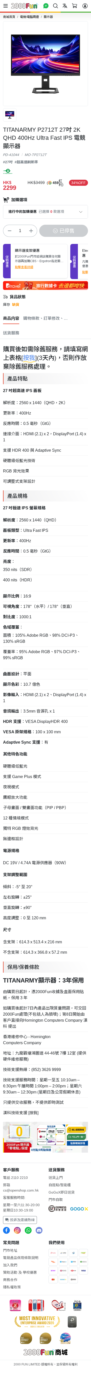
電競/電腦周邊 (29, 17)
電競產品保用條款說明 (20, 1258)
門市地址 (10, 1250)
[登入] (85, 6)
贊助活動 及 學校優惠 (20, 1272)
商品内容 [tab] (11, 318)
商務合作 (10, 1280)
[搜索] (55, 5)
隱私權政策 (12, 1287)
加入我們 (10, 1265)
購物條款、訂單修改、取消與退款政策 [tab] (46, 318)
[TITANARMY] (7, 172)
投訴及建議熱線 (22, 1220)
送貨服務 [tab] (11, 333)
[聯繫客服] (46, 5)
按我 (29, 357)
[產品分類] (6, 6)
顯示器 (48, 17)
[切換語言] (64, 5)
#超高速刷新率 (26, 162)
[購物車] (74, 5)
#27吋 (8, 162)
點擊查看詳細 (24, 267)
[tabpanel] (45, 748)
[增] (31, 231)
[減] (9, 231)
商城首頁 (9, 17)
